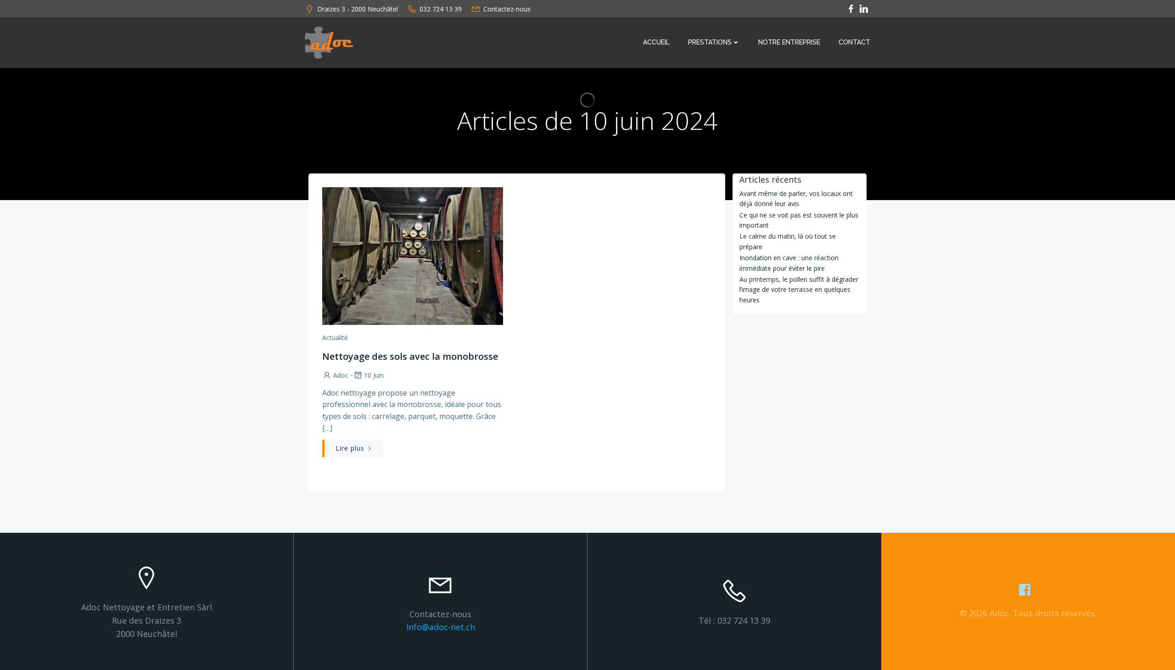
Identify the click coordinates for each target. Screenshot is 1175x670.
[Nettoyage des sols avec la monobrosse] (412, 255)
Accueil (656, 42)
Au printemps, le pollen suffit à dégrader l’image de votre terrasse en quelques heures (798, 289)
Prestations (710, 42)
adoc (340, 375)
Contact (854, 42)
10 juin (374, 375)
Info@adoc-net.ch (440, 626)
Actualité (335, 337)
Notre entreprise (789, 42)
